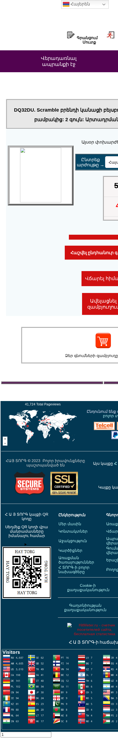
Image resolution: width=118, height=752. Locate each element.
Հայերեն (79, 4)
